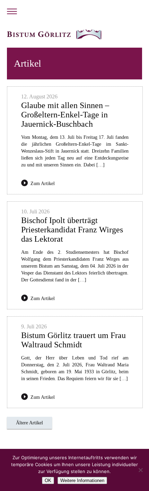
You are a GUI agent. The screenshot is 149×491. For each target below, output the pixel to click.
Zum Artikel (42, 183)
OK (48, 480)
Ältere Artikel (29, 422)
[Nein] (140, 469)
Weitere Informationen (82, 480)
